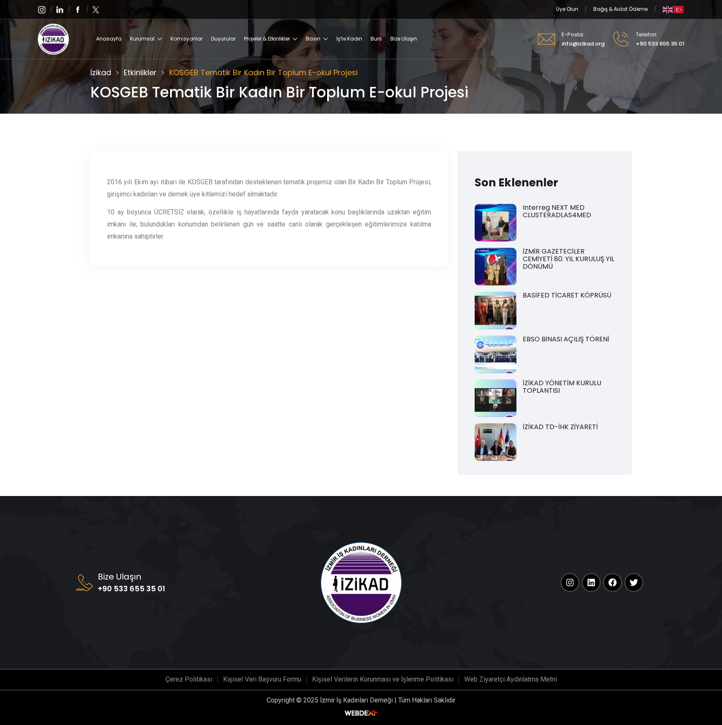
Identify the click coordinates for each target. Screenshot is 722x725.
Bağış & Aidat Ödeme (620, 9)
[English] (668, 9)
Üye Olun (567, 9)
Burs (376, 38)
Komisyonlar (186, 38)
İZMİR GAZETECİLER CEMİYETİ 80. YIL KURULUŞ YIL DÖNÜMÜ (568, 259)
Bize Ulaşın (403, 38)
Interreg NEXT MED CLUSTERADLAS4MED (557, 211)
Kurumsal (142, 38)
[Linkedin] (591, 582)
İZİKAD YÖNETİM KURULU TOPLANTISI (562, 386)
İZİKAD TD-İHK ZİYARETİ (560, 427)
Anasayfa (109, 38)
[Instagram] (570, 582)
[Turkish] (679, 9)
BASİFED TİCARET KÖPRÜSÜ (567, 295)
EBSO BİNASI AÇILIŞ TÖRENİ (566, 339)
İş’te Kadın (349, 38)
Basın (313, 38)
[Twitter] (633, 582)
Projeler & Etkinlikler (267, 38)
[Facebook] (612, 582)
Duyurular (223, 38)
